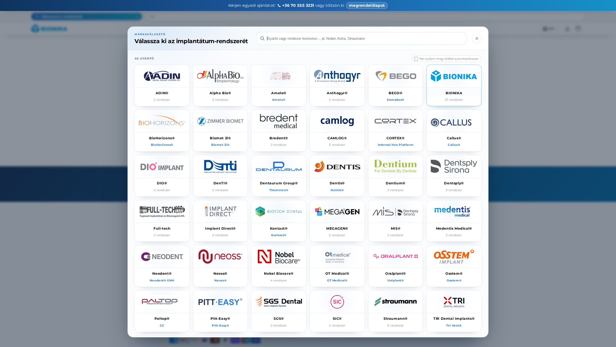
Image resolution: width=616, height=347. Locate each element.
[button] (162, 85)
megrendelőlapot (367, 5)
